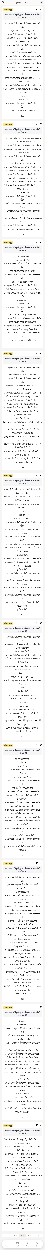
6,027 (29, 1235)
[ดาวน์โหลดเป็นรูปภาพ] (37, 9)
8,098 (38, 1235)
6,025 (15, 1235)
